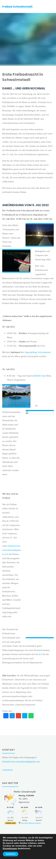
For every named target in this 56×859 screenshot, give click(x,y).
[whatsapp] (31, 716)
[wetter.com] (10, 824)
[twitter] (12, 716)
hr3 (40, 654)
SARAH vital (39, 375)
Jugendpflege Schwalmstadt (38, 352)
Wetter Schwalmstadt (25, 791)
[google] (18, 716)
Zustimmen (10, 854)
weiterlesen (7, 770)
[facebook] (6, 716)
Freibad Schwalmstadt (17, 6)
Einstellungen (10, 848)
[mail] (24, 716)
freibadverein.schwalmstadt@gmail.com (11, 549)
